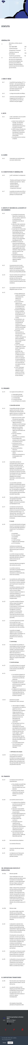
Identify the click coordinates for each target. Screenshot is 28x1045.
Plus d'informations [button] (6, 1039)
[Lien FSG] (14, 1029)
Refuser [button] (4, 1042)
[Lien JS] (22, 1029)
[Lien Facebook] (8, 1024)
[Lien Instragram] (10, 1024)
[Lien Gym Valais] (6, 1029)
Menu (24, 2)
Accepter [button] (10, 1042)
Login (17, 3)
